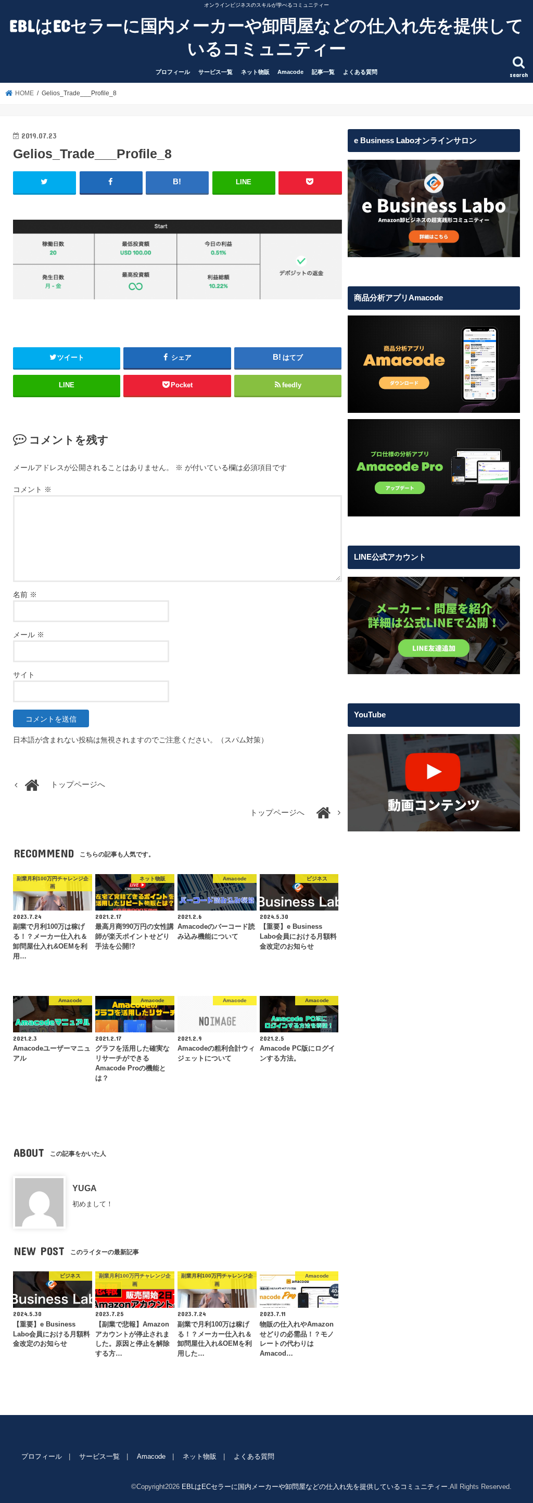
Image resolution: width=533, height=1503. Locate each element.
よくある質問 (360, 72)
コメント (32, 489)
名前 (25, 594)
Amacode (290, 72)
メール (28, 634)
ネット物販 (255, 72)
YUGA (84, 1188)
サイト (24, 675)
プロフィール (173, 72)
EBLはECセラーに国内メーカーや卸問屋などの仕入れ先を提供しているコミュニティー (266, 36)
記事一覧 (323, 72)
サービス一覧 (215, 72)
